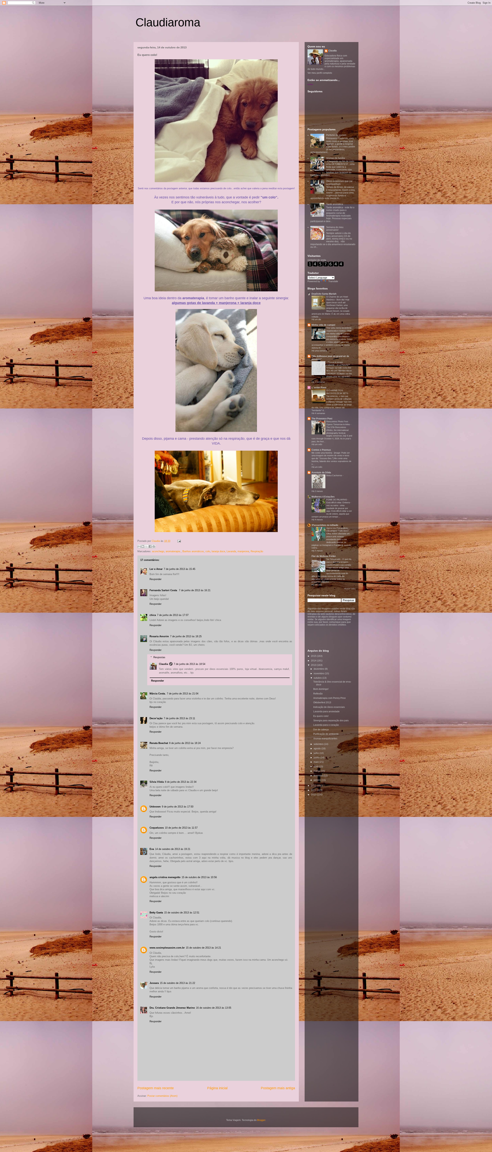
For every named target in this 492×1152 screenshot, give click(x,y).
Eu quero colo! (320, 716)
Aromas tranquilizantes (325, 738)
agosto (317, 748)
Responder (155, 579)
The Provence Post (322, 418)
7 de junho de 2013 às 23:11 (179, 718)
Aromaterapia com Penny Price (329, 698)
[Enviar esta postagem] (178, 541)
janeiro (318, 780)
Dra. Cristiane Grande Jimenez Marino (172, 1007)
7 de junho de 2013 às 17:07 (173, 615)
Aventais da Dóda (321, 472)
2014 (314, 660)
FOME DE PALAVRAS (336, 499)
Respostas (159, 657)
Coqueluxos (157, 827)
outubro (318, 678)
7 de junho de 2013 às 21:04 (182, 693)
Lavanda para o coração (326, 725)
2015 (314, 656)
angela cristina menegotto (165, 877)
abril (316, 766)
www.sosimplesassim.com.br (167, 947)
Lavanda (231, 551)
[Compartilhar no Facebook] (150, 546)
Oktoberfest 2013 (322, 702)
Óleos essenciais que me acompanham (339, 182)
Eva (152, 849)
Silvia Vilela (157, 781)
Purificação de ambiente (326, 734)
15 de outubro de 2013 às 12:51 (181, 912)
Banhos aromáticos (193, 551)
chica (153, 615)
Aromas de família (335, 158)
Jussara (154, 983)
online (310, 84)
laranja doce (218, 551)
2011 (314, 790)
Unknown (155, 806)
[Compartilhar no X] (146, 546)
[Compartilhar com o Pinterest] (154, 546)
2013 (314, 665)
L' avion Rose (319, 387)
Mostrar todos (350, 589)
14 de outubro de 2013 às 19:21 (172, 849)
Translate (333, 281)
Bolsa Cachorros (334, 475)
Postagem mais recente (155, 1088)
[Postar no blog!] (143, 546)
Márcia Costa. (158, 693)
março (317, 771)
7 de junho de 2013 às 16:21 (194, 590)
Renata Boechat (159, 743)
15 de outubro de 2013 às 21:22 (177, 983)
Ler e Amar (156, 569)
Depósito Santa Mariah (324, 294)
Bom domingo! (320, 689)
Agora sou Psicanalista (337, 528)
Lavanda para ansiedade (326, 711)
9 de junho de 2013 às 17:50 (177, 806)
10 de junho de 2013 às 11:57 (181, 827)
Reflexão (318, 693)
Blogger (261, 1120)
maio (316, 762)
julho (316, 753)
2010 (314, 794)
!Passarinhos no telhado (325, 525)
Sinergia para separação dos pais (331, 720)
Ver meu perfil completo (320, 73)
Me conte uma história (322, 453)
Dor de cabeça (321, 729)
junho (317, 757)
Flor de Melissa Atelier (324, 556)
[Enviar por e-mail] (139, 546)
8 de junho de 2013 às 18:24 (185, 743)
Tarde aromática (334, 204)
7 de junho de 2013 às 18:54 (189, 664)
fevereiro (318, 775)
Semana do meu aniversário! (334, 228)
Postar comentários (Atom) (162, 1095)
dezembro (319, 669)
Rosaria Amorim (159, 636)
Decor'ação (156, 718)
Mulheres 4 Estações (323, 496)
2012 (314, 785)
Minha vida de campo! (323, 325)
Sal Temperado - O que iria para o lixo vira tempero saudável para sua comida (339, 562)
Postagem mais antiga (278, 1088)
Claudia (156, 541)
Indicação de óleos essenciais (329, 707)
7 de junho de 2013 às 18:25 (186, 636)
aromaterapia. (173, 551)
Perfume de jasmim (336, 135)
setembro (319, 744)
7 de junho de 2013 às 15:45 (179, 569)
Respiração (257, 551)
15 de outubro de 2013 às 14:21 (203, 947)
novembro (319, 673)
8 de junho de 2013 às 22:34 (180, 781)
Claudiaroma (167, 22)
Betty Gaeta (156, 912)
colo (207, 551)
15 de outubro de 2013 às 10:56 (199, 877)
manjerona (243, 551)
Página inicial (217, 1088)
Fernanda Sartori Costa (164, 590)
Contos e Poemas (321, 450)
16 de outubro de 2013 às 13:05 (213, 1007)
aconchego (158, 551)
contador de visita (317, 260)
